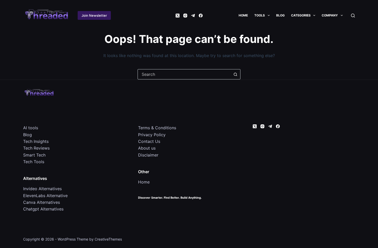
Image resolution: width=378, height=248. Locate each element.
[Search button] (235, 74)
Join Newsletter (94, 15)
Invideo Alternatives (42, 188)
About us (147, 148)
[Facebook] (201, 15)
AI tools (30, 127)
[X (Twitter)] (177, 15)
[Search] (353, 15)
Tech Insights (36, 141)
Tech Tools (33, 161)
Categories (301, 15)
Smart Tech (34, 155)
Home (243, 15)
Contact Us (149, 141)
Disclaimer (148, 155)
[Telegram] (193, 15)
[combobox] (184, 74)
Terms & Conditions (157, 127)
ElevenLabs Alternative (45, 195)
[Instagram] (185, 15)
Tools (259, 15)
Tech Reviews (36, 148)
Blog (280, 15)
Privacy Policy (152, 134)
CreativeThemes (108, 239)
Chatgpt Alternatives (43, 209)
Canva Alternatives (41, 202)
